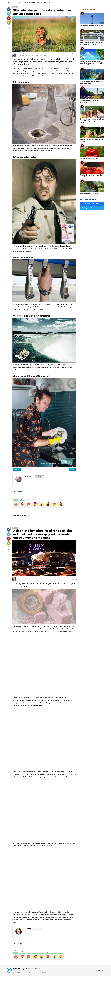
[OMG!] (41, 505)
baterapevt (20, 53)
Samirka (19, 578)
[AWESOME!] (16, 505)
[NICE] (22, 505)
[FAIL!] (28, 505)
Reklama (15, 7)
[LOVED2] (35, 505)
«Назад (16, 469)
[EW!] (48, 505)
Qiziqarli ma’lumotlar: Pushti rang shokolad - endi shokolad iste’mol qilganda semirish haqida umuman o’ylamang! (43, 534)
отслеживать (39, 476)
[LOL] (61, 505)
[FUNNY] (54, 505)
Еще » (72, 469)
